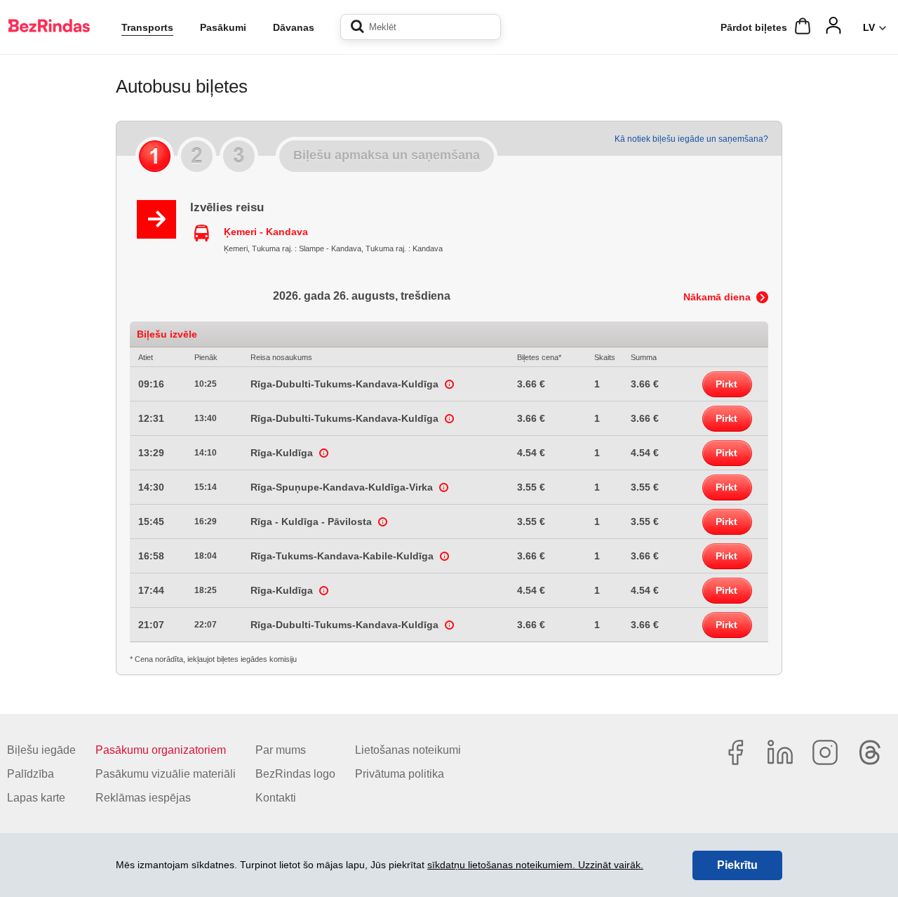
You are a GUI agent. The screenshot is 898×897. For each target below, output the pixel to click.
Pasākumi (223, 27)
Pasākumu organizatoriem (160, 750)
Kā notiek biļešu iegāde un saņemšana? (691, 139)
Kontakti (275, 798)
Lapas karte (36, 798)
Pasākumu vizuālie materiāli (165, 774)
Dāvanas (293, 27)
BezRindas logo (295, 774)
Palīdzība (30, 774)
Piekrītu (737, 865)
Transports (147, 27)
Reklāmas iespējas (143, 798)
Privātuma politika (399, 774)
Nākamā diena (717, 297)
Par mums (280, 750)
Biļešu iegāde (41, 750)
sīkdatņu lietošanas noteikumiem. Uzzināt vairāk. (535, 864)
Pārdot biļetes (754, 27)
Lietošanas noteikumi (408, 750)
